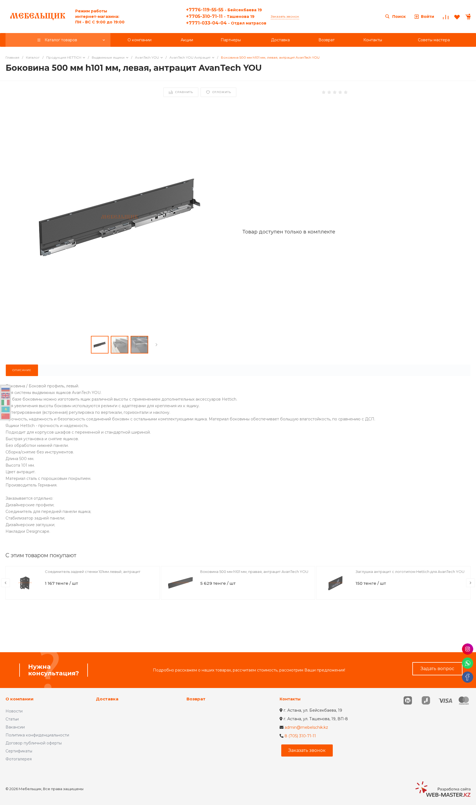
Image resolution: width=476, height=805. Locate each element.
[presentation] (156, 344)
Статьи (12, 719)
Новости (14, 711)
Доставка (107, 698)
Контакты (290, 699)
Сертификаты (19, 751)
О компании (20, 698)
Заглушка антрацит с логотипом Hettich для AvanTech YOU (410, 571)
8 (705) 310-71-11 (300, 735)
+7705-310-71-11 (220, 16)
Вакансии (15, 727)
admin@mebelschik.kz (306, 727)
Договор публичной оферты (34, 743)
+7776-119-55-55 (224, 9)
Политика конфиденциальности (37, 735)
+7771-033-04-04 (226, 23)
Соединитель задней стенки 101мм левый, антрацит (92, 571)
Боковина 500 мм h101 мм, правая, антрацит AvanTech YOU (254, 571)
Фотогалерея (19, 759)
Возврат (195, 698)
